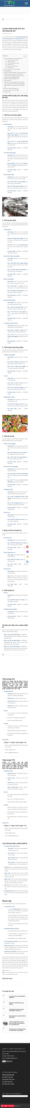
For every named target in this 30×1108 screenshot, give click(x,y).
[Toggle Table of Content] (24, 56)
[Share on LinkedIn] (20, 983)
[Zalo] (27, 561)
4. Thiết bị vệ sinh (10, 64)
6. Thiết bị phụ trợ (10, 67)
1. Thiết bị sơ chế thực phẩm (12, 60)
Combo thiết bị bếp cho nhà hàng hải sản (13, 58)
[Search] (21, 3)
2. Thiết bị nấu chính (10, 61)
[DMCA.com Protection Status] (7, 1062)
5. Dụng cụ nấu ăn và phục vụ (12, 66)
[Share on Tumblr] (25, 983)
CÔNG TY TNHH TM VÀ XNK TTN (11, 78)
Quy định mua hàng (7, 1077)
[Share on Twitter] (10, 983)
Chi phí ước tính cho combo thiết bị (12, 69)
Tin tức (10, 33)
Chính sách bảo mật (8, 1075)
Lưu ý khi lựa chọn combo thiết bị (11, 90)
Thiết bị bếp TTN (7, 80)
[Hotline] (27, 546)
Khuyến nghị (7, 91)
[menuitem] (21, 3)
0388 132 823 (9, 1106)
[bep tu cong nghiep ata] (13, 23)
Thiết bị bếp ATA (7, 70)
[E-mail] (27, 556)
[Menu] (25, 3)
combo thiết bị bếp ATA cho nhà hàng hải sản (15, 972)
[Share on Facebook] (4, 983)
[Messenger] (27, 551)
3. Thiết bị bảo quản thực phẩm (12, 63)
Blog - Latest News (8, 9)
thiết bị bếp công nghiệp (12, 974)
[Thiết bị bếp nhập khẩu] (12, 3)
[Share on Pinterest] (15, 983)
